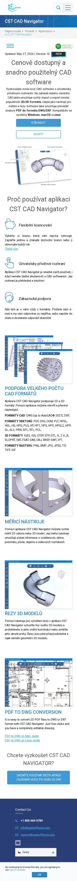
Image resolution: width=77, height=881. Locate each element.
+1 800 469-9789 (32, 820)
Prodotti (29, 31)
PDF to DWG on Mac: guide (22, 736)
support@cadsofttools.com (38, 835)
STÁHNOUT (38, 122)
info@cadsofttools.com (35, 828)
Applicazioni (45, 31)
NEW (59, 54)
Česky (25, 852)
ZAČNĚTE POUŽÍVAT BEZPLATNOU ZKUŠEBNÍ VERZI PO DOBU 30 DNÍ (38, 777)
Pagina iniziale (13, 31)
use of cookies (17, 869)
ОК (39, 874)
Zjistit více (11, 248)
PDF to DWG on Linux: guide (22, 740)
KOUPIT (38, 134)
